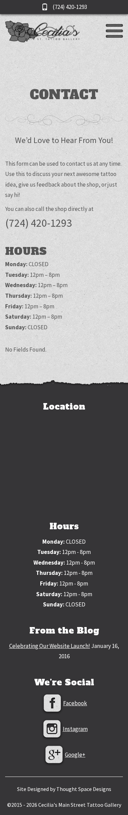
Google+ (75, 754)
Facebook (75, 703)
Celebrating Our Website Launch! (49, 646)
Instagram (75, 729)
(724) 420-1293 (69, 7)
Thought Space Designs (83, 789)
